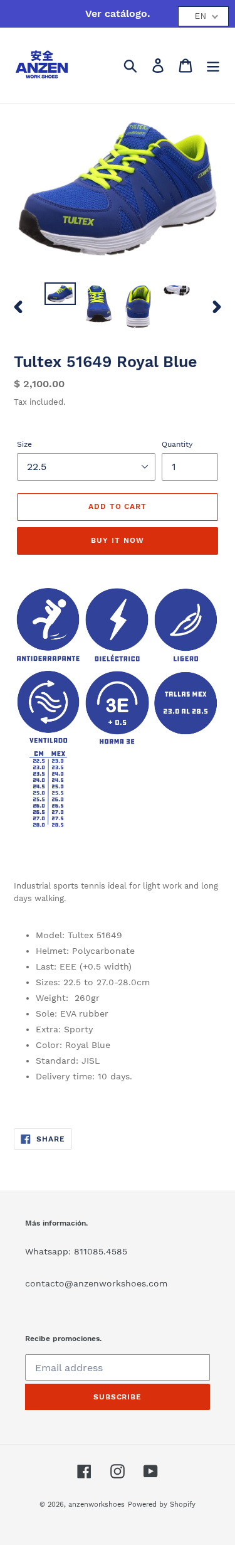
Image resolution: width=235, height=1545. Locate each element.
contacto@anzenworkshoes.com (96, 1283)
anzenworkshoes (96, 1504)
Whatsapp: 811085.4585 (76, 1251)
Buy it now (117, 540)
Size (24, 444)
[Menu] (213, 65)
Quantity (177, 444)
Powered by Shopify (162, 1504)
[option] (60, 296)
